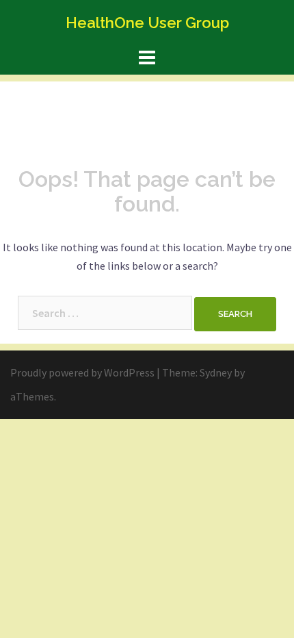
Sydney (216, 372)
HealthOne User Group (147, 22)
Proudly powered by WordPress (82, 372)
